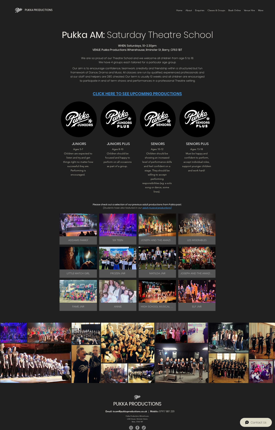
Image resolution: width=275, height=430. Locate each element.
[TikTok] (144, 428)
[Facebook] (137, 428)
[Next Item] (269, 353)
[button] (78, 229)
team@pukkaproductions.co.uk (130, 411)
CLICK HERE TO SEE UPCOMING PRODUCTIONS (137, 94)
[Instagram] (131, 428)
